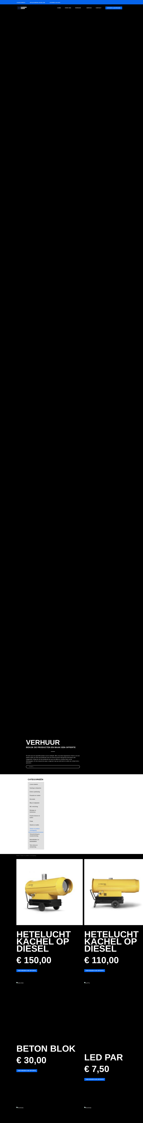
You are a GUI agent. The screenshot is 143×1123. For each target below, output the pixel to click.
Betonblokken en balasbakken (34, 840)
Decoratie (32, 799)
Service (89, 7)
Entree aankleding (35, 791)
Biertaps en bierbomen (33, 811)
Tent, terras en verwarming (34, 846)
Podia (31, 821)
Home (59, 7)
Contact (98, 7)
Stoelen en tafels (34, 825)
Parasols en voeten (35, 795)
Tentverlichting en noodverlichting (34, 835)
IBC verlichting (34, 806)
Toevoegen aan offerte (27, 970)
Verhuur (78, 7)
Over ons (68, 7)
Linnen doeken (34, 784)
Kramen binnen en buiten (35, 816)
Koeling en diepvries (35, 788)
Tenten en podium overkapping (35, 829)
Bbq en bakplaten (34, 803)
